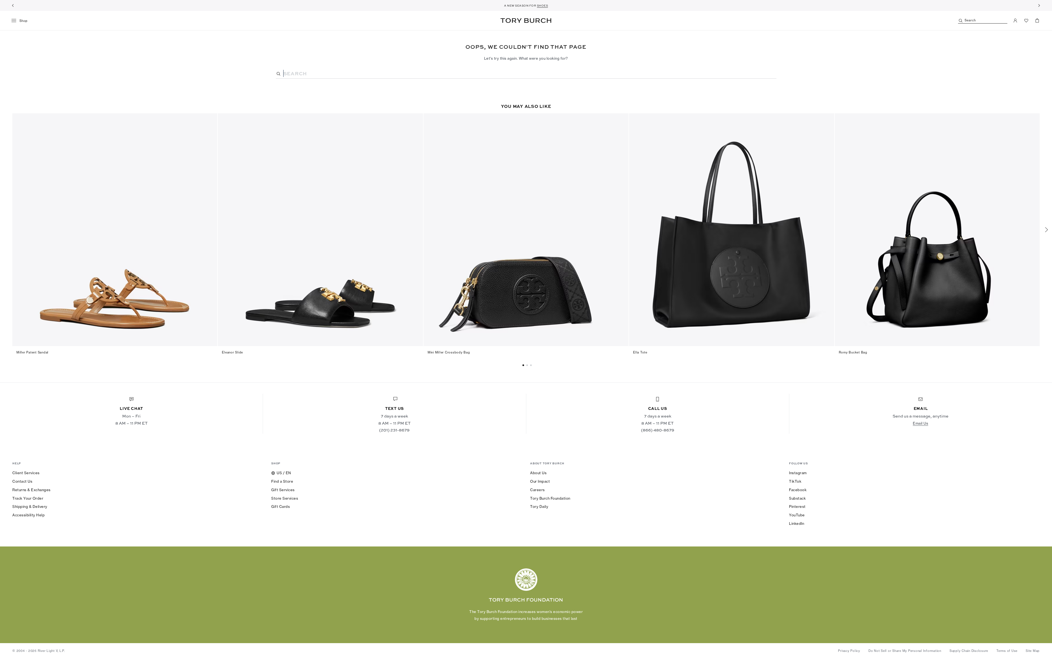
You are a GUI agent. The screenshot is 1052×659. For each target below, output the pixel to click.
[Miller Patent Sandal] (114, 229)
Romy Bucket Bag (853, 352)
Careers (537, 490)
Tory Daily (539, 506)
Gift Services (283, 490)
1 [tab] (528, 365)
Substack (797, 498)
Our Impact (540, 481)
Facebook (798, 490)
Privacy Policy (849, 651)
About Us (538, 473)
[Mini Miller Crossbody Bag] (526, 229)
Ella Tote (640, 352)
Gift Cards (280, 506)
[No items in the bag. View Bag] (1037, 20)
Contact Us (22, 481)
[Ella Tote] (731, 229)
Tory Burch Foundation (550, 498)
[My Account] (1015, 20)
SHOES (542, 5)
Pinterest (797, 506)
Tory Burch (526, 20)
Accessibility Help (28, 515)
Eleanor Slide (232, 352)
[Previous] (13, 5)
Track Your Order (27, 498)
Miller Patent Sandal (32, 352)
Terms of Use (1006, 651)
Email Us (920, 423)
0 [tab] (524, 365)
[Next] (1039, 5)
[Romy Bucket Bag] (937, 229)
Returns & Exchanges (31, 490)
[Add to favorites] (209, 120)
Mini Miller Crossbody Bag (449, 352)
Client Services (26, 473)
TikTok (795, 481)
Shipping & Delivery (29, 506)
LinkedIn (796, 523)
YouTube (797, 515)
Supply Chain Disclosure (969, 651)
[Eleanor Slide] (320, 229)
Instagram (798, 473)
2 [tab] (531, 365)
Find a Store (282, 481)
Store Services (284, 498)
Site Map (1033, 651)
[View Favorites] (1026, 20)
